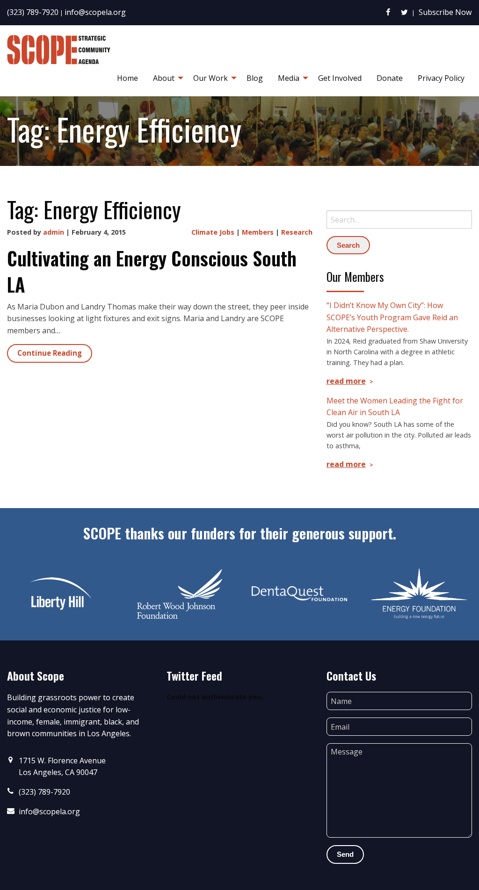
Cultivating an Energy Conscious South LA (152, 271)
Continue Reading (49, 353)
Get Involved (340, 78)
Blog (255, 78)
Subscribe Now (445, 12)
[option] (60, 593)
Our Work (210, 78)
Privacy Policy (441, 78)
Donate (390, 78)
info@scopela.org (95, 12)
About (163, 78)
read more (346, 381)
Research (296, 232)
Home (127, 78)
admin (53, 232)
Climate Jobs (212, 232)
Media (288, 78)
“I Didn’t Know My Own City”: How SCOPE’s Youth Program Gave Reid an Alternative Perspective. (392, 317)
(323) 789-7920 (32, 12)
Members (258, 232)
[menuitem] (127, 78)
